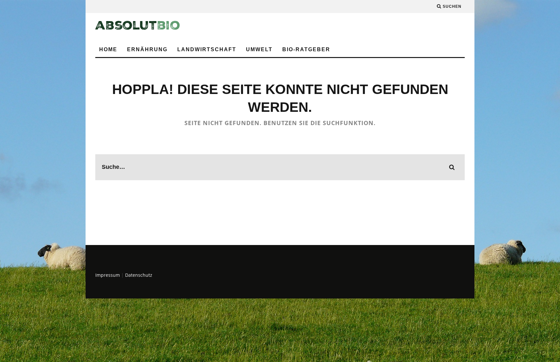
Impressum (107, 275)
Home (108, 49)
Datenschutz (138, 275)
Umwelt (259, 49)
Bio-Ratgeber (306, 49)
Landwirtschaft (206, 49)
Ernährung (147, 49)
